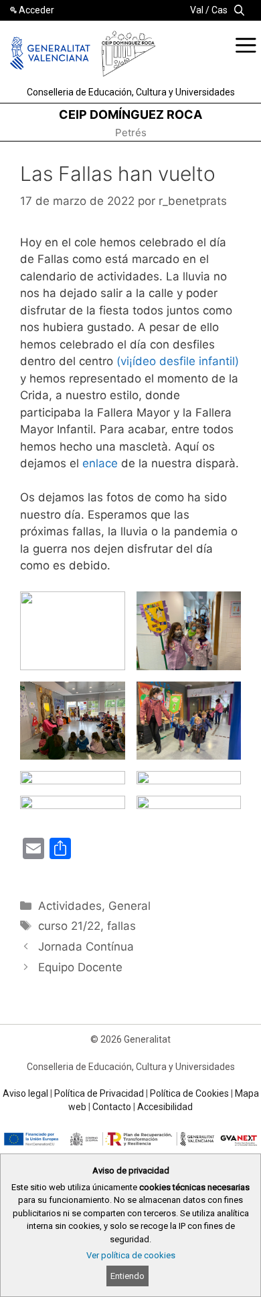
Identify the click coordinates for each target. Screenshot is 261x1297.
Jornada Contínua (86, 946)
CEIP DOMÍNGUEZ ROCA (130, 114)
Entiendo (127, 1276)
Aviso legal (25, 1093)
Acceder (36, 10)
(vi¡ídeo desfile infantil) (177, 361)
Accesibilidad (165, 1106)
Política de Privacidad (99, 1093)
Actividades (70, 906)
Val (196, 10)
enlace (101, 463)
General (129, 906)
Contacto (111, 1106)
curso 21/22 (69, 926)
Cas (219, 10)
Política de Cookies (189, 1093)
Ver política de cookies (130, 1255)
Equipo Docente (80, 967)
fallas (121, 926)
